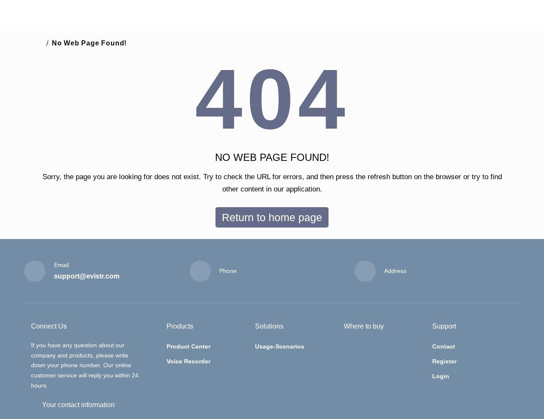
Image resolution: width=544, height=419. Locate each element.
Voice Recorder (188, 361)
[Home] (39, 43)
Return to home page (272, 217)
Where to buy (364, 326)
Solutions (269, 326)
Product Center (188, 346)
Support (444, 326)
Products (180, 326)
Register (444, 361)
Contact (443, 346)
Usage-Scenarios (279, 346)
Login (440, 376)
